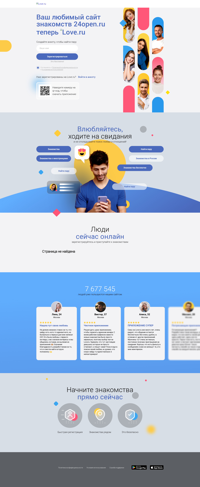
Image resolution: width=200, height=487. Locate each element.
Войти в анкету (86, 77)
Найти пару (63, 171)
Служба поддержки (116, 468)
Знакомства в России (146, 158)
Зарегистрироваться (57, 56)
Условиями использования (52, 70)
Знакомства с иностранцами (54, 158)
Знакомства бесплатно (135, 167)
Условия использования (96, 468)
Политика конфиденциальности (70, 468)
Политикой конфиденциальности (65, 67)
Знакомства (54, 149)
